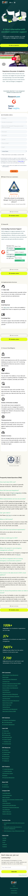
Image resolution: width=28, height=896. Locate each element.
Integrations (6, 758)
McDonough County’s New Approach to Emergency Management (13, 827)
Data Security (7, 756)
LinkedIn (4, 840)
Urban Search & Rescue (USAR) (9, 711)
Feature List (6, 760)
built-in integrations (16, 493)
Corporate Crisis (6, 681)
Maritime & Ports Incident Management (10, 700)
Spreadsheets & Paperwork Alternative (10, 807)
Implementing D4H (8, 737)
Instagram (4, 844)
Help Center (6, 731)
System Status (7, 752)
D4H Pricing (6, 786)
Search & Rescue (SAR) (7, 702)
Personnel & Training (8, 773)
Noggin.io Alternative (6, 813)
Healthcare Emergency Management (10, 694)
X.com (3, 842)
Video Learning (7, 733)
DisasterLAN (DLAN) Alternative (9, 805)
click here (8, 515)
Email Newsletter (7, 743)
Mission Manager (6, 797)
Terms (14, 886)
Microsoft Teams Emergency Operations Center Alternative (12, 800)
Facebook (4, 846)
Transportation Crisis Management (9, 709)
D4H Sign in (6, 750)
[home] (4, 2)
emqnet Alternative (6, 803)
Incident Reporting (8, 771)
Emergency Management (9, 724)
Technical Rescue (6, 707)
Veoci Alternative (6, 809)
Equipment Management (9, 777)
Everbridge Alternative (7, 795)
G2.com (18, 554)
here (19, 544)
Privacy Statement (23, 875)
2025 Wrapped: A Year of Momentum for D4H (14, 831)
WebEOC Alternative (6, 811)
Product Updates (7, 739)
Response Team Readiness (10, 720)
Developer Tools (7, 741)
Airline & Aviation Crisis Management (10, 675)
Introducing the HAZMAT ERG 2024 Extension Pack (14, 823)
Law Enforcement (6, 698)
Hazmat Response (6, 692)
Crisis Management (8, 722)
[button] (10, 3)
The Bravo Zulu (7, 735)
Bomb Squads (5, 677)
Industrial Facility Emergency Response (10, 696)
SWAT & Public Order (6, 705)
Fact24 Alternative (6, 793)
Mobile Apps (6, 754)
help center (7, 307)
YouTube (4, 838)
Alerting (5, 775)
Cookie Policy (14, 890)
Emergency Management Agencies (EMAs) (11, 683)
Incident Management (8, 769)
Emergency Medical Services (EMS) (9, 685)
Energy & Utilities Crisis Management (10, 687)
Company (6, 784)
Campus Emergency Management (9, 679)
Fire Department (5, 690)
